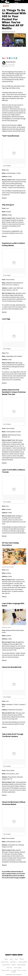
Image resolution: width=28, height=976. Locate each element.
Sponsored (6, 6)
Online (10, 176)
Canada (7, 970)
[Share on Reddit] (7, 58)
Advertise (6, 959)
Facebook (7, 877)
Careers (16, 959)
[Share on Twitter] (12, 58)
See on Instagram (7, 165)
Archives (11, 959)
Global (19, 970)
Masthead (14, 964)
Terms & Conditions (17, 967)
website (14, 875)
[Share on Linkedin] (9, 58)
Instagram (17, 877)
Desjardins (10, 113)
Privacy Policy (9, 967)
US (11, 970)
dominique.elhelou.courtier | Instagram (9, 44)
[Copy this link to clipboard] (16, 58)
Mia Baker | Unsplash (6, 627)
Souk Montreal (17, 191)
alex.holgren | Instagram (20, 44)
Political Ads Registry (21, 964)
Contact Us (21, 959)
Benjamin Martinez (11, 62)
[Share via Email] (14, 58)
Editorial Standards (6, 964)
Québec (14, 970)
